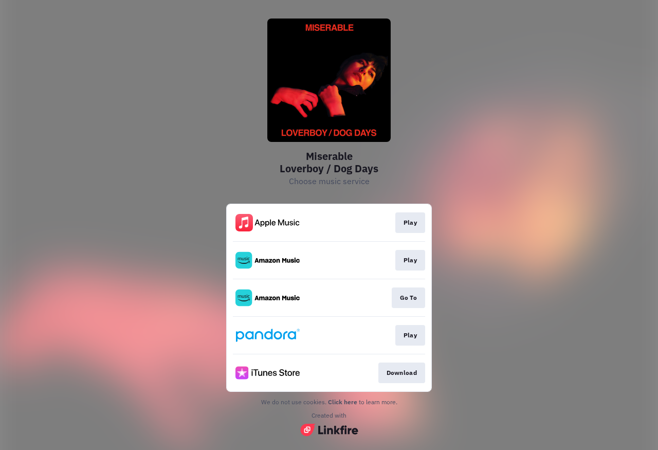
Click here (342, 402)
